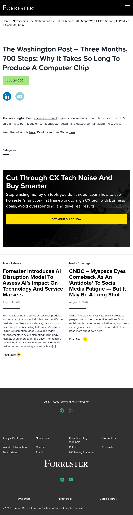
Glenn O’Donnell (45, 118)
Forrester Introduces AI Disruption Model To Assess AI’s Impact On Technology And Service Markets (33, 283)
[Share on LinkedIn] (7, 96)
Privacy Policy (65, 498)
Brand (39, 452)
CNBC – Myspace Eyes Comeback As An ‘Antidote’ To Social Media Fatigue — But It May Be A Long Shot (97, 283)
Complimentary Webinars (78, 440)
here (32, 132)
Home (6, 21)
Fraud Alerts (10, 452)
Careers (40, 447)
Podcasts (107, 447)
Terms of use (23, 498)
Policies (73, 447)
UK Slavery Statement (82, 452)
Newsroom (20, 21)
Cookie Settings (108, 498)
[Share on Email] (19, 96)
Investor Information (15, 447)
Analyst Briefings (13, 438)
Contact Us (109, 438)
